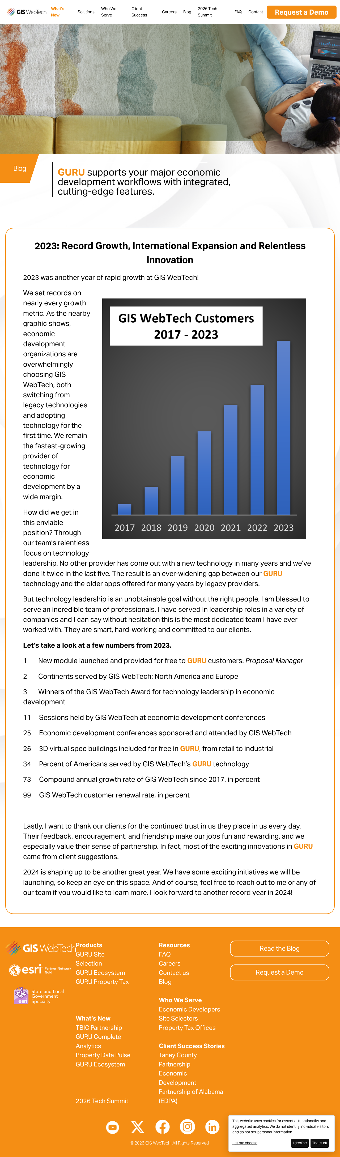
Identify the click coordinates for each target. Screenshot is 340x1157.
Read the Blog (280, 948)
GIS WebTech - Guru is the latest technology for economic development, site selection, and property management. (26, 12)
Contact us (174, 973)
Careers (169, 11)
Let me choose (244, 1143)
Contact (255, 11)
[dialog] (281, 1133)
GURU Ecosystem (100, 973)
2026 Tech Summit (102, 1101)
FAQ (238, 11)
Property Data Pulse (103, 1055)
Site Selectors (178, 1018)
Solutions (86, 11)
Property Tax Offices (187, 1028)
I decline (300, 1143)
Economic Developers (189, 1009)
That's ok (319, 1143)
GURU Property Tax (102, 982)
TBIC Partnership (99, 1028)
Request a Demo (302, 12)
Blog (187, 11)
